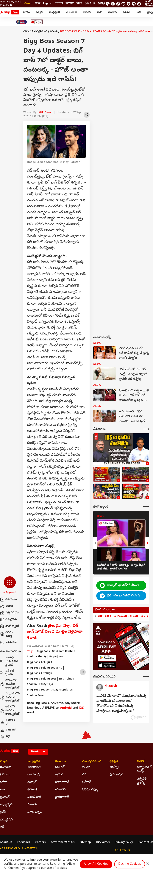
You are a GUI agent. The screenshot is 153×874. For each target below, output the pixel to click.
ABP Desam (45, 113)
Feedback (23, 842)
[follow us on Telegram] (134, 3)
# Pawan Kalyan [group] (126, 616)
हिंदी (37, 3)
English (47, 3)
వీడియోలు (11, 599)
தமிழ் (101, 3)
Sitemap (85, 842)
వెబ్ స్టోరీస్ (11, 619)
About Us (6, 842)
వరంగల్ (59, 767)
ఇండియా (5, 767)
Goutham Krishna (63, 651)
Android (66, 708)
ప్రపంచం (5, 775)
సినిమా (126, 12)
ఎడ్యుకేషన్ (6, 820)
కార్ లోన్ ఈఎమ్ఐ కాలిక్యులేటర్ (12, 710)
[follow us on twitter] (107, 3)
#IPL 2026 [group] (104, 616)
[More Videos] (146, 429)
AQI (7, 736)
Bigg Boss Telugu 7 (39, 662)
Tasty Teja (46, 684)
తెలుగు (28, 3)
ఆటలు (9, 606)
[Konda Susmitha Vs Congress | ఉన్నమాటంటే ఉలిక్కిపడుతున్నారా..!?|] (106, 491)
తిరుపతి (32, 790)
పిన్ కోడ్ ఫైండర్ (9, 673)
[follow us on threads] (118, 3)
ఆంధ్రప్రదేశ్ (54, 12)
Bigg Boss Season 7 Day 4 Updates (50, 690)
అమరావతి (34, 767)
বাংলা (79, 3)
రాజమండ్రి (33, 775)
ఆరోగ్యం (114, 767)
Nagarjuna (56, 657)
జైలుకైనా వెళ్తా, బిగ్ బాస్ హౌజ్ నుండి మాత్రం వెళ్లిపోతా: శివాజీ (55, 632)
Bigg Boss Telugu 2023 (42, 679)
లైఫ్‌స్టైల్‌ (114, 761)
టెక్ (2, 827)
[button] (9, 585)
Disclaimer (103, 842)
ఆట (138, 12)
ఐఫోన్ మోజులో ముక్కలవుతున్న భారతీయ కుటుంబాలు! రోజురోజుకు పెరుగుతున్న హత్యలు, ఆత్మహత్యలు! (121, 704)
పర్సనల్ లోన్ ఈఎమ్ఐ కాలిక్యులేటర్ (12, 697)
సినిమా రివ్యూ (9, 634)
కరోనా (3, 782)
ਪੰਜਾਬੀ (70, 3)
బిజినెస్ (87, 12)
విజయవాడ (34, 797)
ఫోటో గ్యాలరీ (12, 626)
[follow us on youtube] (123, 3)
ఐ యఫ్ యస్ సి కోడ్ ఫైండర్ (11, 661)
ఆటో (99, 12)
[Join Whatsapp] (139, 3)
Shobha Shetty (37, 657)
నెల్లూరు (32, 805)
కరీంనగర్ (60, 790)
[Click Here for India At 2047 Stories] (21, 22)
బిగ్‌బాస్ (112, 12)
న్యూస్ (39, 12)
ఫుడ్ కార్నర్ (116, 775)
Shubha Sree (35, 695)
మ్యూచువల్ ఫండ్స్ (144, 769)
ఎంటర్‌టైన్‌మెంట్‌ (39, 31)
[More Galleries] (146, 506)
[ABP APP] (107, 658)
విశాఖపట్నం (34, 812)
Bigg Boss (43, 651)
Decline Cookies (129, 864)
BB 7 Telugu (66, 679)
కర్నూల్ (31, 782)
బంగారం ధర (10, 722)
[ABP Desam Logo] (9, 12)
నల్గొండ (59, 775)
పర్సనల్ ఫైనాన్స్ (141, 781)
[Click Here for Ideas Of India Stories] (37, 22)
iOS (81, 708)
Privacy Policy (124, 842)
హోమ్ (26, 12)
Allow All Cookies (96, 864)
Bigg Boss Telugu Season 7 (45, 668)
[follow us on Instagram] (128, 3)
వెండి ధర (10, 730)
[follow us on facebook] (113, 3)
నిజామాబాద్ (62, 782)
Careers (40, 842)
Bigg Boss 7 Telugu (39, 673)
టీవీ (84, 775)
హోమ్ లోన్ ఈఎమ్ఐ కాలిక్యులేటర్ (12, 684)
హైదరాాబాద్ (62, 797)
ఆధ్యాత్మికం (6, 805)
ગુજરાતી (89, 3)
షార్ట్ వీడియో (12, 613)
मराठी (59, 3)
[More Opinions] (146, 676)
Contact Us (145, 842)
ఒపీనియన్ (11, 642)
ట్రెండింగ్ (5, 797)
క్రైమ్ (3, 812)
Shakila (32, 684)
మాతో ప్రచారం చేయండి (149, 3)
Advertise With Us (62, 842)
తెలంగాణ (71, 12)
